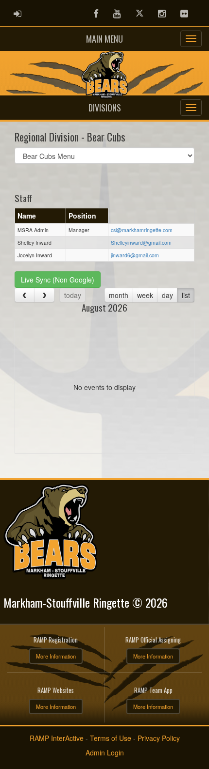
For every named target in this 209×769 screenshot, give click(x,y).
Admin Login (105, 752)
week (145, 295)
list (186, 295)
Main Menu (104, 38)
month (118, 295)
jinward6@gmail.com (135, 255)
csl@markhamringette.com (142, 230)
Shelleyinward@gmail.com (141, 242)
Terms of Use (110, 738)
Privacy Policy (159, 738)
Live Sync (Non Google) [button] (57, 279)
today (72, 295)
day (167, 295)
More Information (56, 656)
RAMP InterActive (57, 738)
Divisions (104, 107)
